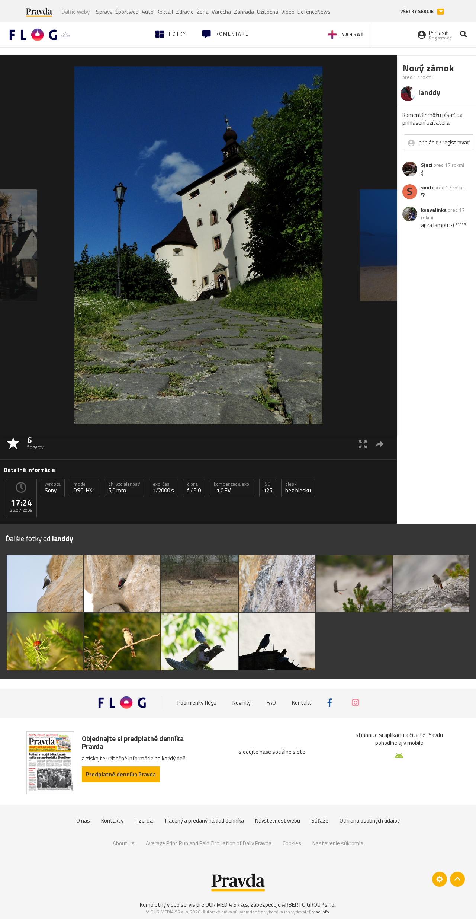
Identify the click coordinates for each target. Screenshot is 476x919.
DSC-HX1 (84, 488)
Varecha (221, 11)
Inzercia (144, 820)
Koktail (165, 11)
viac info (320, 911)
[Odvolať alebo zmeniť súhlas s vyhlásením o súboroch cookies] (439, 879)
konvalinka (434, 210)
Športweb (127, 11)
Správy (104, 11)
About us (124, 843)
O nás (83, 820)
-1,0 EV (232, 488)
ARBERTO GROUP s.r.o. (308, 904)
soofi (427, 187)
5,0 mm (124, 488)
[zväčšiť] (363, 444)
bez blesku (298, 488)
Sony (53, 488)
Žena (203, 11)
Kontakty (112, 820)
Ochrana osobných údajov (370, 820)
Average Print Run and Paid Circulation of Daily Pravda (208, 843)
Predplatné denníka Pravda (121, 774)
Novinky (241, 702)
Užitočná (267, 11)
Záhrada (244, 11)
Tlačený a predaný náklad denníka (204, 820)
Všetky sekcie (417, 11)
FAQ (271, 702)
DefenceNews (314, 11)
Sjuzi (426, 165)
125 (267, 488)
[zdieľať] (380, 444)
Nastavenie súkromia (337, 843)
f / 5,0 (194, 488)
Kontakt (302, 702)
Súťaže (319, 820)
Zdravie (185, 11)
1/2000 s (163, 488)
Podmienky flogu (196, 702)
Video (288, 11)
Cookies (292, 843)
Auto (148, 11)
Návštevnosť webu (277, 820)
